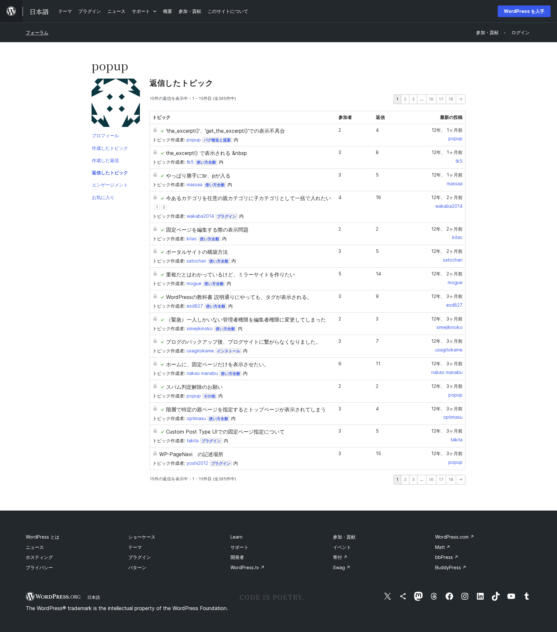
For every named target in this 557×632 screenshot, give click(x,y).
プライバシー (39, 567)
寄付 (340, 557)
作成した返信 (105, 160)
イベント (342, 547)
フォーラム (37, 32)
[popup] (116, 104)
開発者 (237, 557)
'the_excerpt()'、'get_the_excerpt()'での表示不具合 (225, 131)
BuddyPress (450, 567)
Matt (442, 547)
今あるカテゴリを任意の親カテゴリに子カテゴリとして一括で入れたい (248, 198)
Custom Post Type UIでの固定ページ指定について (225, 431)
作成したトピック (110, 148)
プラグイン (226, 216)
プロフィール (105, 135)
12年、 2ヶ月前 (447, 197)
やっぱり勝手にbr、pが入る (198, 175)
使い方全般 (206, 162)
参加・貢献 (344, 537)
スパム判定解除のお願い (194, 387)
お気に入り (103, 197)
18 (451, 99)
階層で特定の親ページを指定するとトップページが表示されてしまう (246, 409)
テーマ (135, 547)
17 (441, 99)
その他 (209, 396)
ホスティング (39, 557)
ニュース (35, 547)
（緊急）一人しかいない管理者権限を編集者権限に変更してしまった (246, 319)
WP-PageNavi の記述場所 (191, 454)
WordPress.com (454, 537)
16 (431, 99)
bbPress (446, 557)
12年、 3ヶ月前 (447, 296)
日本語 (93, 597)
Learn (236, 537)
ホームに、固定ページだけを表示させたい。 (217, 364)
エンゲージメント (110, 184)
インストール (228, 351)
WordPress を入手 (524, 11)
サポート (239, 547)
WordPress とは (42, 537)
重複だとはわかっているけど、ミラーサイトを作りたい (230, 274)
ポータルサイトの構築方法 (197, 252)
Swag (341, 567)
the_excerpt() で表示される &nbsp (206, 153)
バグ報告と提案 (217, 140)
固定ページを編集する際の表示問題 (207, 229)
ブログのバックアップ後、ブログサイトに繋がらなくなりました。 (243, 342)
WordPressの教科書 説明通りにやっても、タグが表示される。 (239, 297)
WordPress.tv (247, 567)
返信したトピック (110, 172)
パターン (137, 567)
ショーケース (141, 537)
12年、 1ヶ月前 (447, 130)
